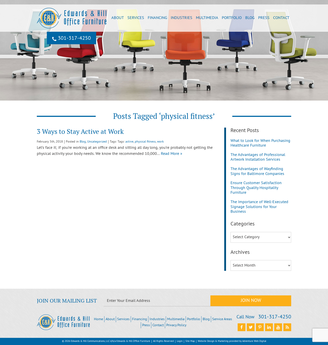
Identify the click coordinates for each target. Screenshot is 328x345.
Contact (281, 18)
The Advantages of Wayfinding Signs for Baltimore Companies (257, 171)
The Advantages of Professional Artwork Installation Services (257, 157)
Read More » (171, 153)
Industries (181, 18)
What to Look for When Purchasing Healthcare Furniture (260, 143)
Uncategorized (97, 142)
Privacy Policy (176, 325)
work (160, 142)
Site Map (190, 341)
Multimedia (207, 18)
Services (135, 18)
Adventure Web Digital (254, 341)
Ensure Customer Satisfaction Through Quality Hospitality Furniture (256, 188)
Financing (157, 18)
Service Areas (222, 319)
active (129, 142)
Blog (250, 18)
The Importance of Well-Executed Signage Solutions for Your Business (259, 207)
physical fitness (145, 142)
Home (98, 319)
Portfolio (232, 18)
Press (264, 18)
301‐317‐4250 (73, 38)
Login (180, 341)
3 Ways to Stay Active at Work (80, 131)
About (117, 18)
